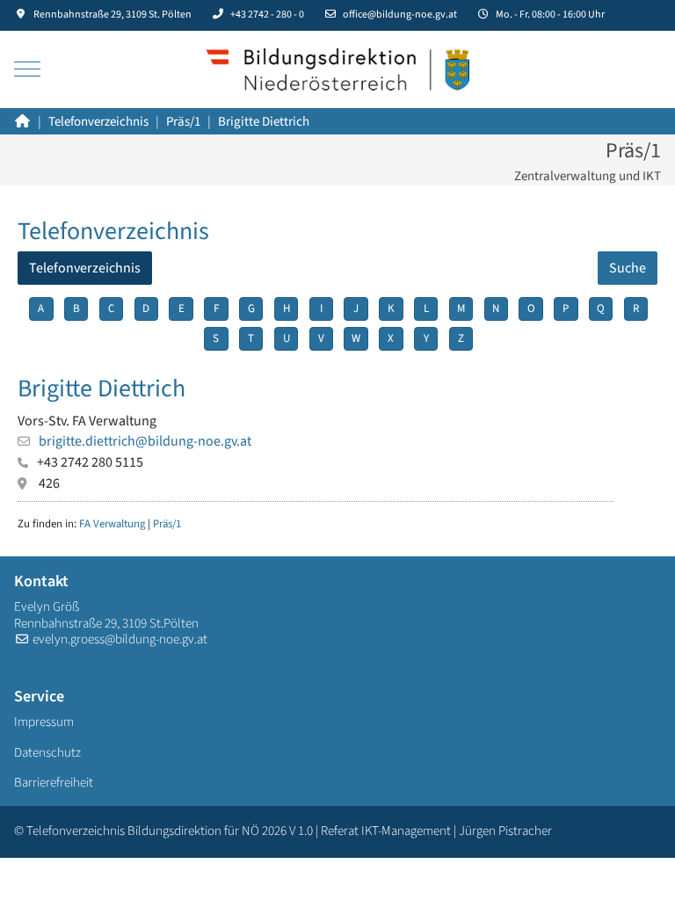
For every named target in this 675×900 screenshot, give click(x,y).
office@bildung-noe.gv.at (400, 14)
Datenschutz (47, 753)
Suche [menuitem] (627, 268)
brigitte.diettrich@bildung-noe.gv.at (145, 441)
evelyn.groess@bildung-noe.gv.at (120, 639)
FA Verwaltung (112, 524)
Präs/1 (167, 524)
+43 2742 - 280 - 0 (267, 14)
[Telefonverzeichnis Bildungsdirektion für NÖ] (337, 69)
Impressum (44, 722)
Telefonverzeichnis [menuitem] (85, 268)
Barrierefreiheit (53, 782)
